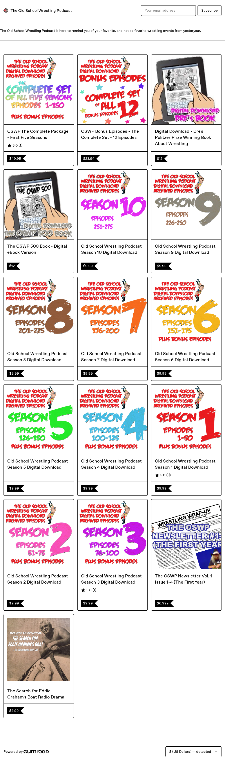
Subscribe (209, 10)
